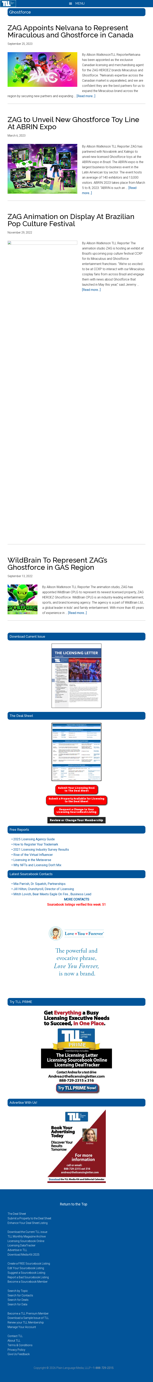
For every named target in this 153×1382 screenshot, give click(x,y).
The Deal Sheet (17, 1213)
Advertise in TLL (17, 1250)
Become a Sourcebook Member (28, 1281)
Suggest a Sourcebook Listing (26, 1272)
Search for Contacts (20, 1295)
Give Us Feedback (19, 1354)
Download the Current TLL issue (27, 1231)
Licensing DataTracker (21, 1245)
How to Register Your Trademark (35, 844)
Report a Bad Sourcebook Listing (28, 1277)
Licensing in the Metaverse (31, 860)
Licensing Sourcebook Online (26, 1241)
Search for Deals (18, 1299)
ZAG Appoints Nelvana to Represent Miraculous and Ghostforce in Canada (70, 31)
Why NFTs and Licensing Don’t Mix (36, 865)
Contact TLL (15, 1336)
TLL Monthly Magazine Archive (27, 1236)
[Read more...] (86, 96)
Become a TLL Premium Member (28, 1313)
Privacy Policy (16, 1349)
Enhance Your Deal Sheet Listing (28, 1223)
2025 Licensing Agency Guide (33, 839)
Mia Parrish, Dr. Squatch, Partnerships (39, 884)
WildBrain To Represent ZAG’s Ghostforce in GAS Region (57, 563)
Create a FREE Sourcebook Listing (29, 1263)
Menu (80, 3)
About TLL (14, 1340)
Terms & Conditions (20, 1345)
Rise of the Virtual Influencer (32, 855)
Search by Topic (18, 1290)
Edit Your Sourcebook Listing (26, 1268)
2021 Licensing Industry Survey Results (40, 849)
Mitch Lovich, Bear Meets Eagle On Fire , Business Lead (51, 894)
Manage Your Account (22, 1327)
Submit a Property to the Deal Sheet (29, 1218)
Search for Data (17, 1304)
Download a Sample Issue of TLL (28, 1317)
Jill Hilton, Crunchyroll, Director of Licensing (43, 889)
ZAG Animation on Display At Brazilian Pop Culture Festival (71, 220)
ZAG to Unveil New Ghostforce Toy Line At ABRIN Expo (73, 123)
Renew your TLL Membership (26, 1322)
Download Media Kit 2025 (23, 1254)
